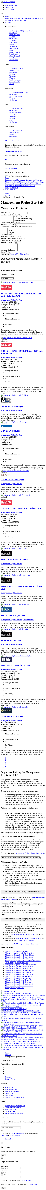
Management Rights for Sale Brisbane (18, 982)
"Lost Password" (34, 1184)
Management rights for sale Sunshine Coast (19, 953)
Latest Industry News (12, 184)
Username (4, 1166)
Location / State (6, 215)
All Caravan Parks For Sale (18, 92)
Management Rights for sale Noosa (17, 951)
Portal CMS (4, 1135)
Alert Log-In (9, 9)
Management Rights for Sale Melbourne (18, 976)
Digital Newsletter (11, 5)
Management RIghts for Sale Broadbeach (19, 966)
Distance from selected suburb (11, 226)
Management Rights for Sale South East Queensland (23, 961)
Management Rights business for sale (28, 938)
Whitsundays (13, 46)
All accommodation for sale (12, 140)
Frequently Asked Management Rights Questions (21, 944)
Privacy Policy (10, 1079)
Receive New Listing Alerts (17, 20)
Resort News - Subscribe (13, 186)
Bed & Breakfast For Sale (14, 1113)
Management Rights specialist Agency (24, 934)
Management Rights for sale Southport (18, 978)
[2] (16, 248)
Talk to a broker (9, 159)
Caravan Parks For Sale (13, 1108)
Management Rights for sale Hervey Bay (19, 980)
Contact (29, 18)
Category (4, 234)
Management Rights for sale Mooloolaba (19, 974)
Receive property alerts (11, 168)
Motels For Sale (10, 1111)
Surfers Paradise (14, 52)
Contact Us (9, 7)
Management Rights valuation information (30, 853)
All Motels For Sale (16, 68)
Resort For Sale (28, 620)
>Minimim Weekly (7, 240)
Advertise (12, 180)
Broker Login (9, 1139)
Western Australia (15, 80)
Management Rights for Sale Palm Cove (18, 968)
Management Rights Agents (25, 180)
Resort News (36, 184)
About (7, 188)
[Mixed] (11, 234)
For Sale (8, 22)
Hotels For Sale (10, 1109)
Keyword (4, 213)
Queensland (13, 38)
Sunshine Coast (14, 35)
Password (4, 1170)
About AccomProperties (18, 18)
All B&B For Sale (15, 131)
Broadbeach (13, 54)
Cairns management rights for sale (16, 963)
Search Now (5, 254)
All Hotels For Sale (15, 108)
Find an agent (9, 1087)
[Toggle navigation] (2, 13)
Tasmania (12, 40)
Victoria (12, 78)
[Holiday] (11, 230)
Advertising (9, 1095)
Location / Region (7, 222)
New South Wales (15, 96)
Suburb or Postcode (7, 224)
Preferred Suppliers (28, 186)
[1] (16, 246)
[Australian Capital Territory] (25, 219)
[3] (16, 250)
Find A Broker (10, 190)
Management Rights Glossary (29, 182)
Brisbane (12, 37)
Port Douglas (13, 48)
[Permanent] (11, 232)
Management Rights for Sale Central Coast (19, 955)
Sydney (12, 120)
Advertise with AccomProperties (13, 151)
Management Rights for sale (14, 988)
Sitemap (8, 1077)
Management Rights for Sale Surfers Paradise (20, 965)
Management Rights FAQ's (14, 1097)
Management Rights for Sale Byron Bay (18, 972)
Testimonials (14, 188)
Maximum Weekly (7, 242)
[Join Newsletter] (2, 1130)
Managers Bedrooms (8, 250)
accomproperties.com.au (25, 940)
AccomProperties (18, 1133)
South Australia (14, 82)
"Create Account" (26, 1180)
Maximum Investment (8, 238)
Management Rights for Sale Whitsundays (19, 959)
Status (3, 252)
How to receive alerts (12, 1091)
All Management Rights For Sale (20, 31)
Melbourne (13, 42)
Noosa (11, 44)
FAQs (42, 182)
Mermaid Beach (14, 56)
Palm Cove (13, 58)
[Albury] (25, 222)
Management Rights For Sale (11, 300)
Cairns (11, 50)
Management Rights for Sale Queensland (19, 984)
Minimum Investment (8, 236)
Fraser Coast (13, 60)
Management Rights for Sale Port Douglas (19, 970)
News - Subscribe (26, 184)
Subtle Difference (15, 1135)
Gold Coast (13, 33)
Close (3, 1155)
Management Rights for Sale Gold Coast (19, 957)
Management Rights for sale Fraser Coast (19, 986)
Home (7, 16)
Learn (7, 178)
